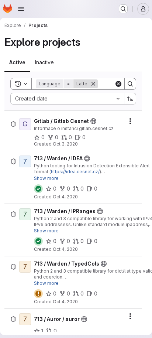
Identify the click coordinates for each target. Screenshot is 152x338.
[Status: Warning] (38, 293)
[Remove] (93, 83)
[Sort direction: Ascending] (130, 99)
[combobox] (67, 99)
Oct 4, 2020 (65, 196)
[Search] (130, 84)
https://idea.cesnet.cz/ (75, 171)
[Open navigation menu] (21, 9)
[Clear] (118, 83)
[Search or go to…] (123, 8)
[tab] (17, 62)
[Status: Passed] (38, 188)
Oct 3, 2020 (65, 144)
